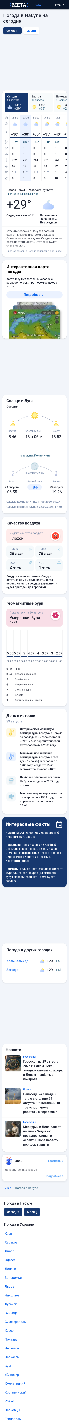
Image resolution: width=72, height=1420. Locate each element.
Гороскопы (54, 1160)
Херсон (10, 1331)
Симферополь (15, 1322)
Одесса (10, 1260)
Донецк (10, 1269)
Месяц (31, 30)
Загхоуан (13, 970)
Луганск (11, 1304)
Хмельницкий (15, 1384)
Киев (8, 1233)
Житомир (12, 1375)
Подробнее (32, 295)
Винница (11, 1313)
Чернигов (12, 1348)
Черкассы (12, 1357)
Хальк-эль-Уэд (17, 961)
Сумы (9, 1366)
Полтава (11, 1339)
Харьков (11, 1242)
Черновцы (12, 1410)
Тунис (7, 1188)
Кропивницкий (16, 1392)
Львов (9, 1286)
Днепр (9, 1251)
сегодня (13, 1212)
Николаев (12, 1295)
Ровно (9, 1401)
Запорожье (13, 1278)
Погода (35, 5)
